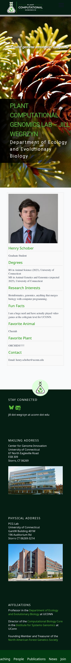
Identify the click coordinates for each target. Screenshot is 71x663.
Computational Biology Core (45, 621)
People (19, 659)
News (53, 659)
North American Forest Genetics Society (33, 640)
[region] (35, 102)
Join (63, 659)
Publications (36, 659)
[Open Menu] (61, 5)
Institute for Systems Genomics (35, 625)
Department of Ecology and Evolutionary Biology (33, 612)
